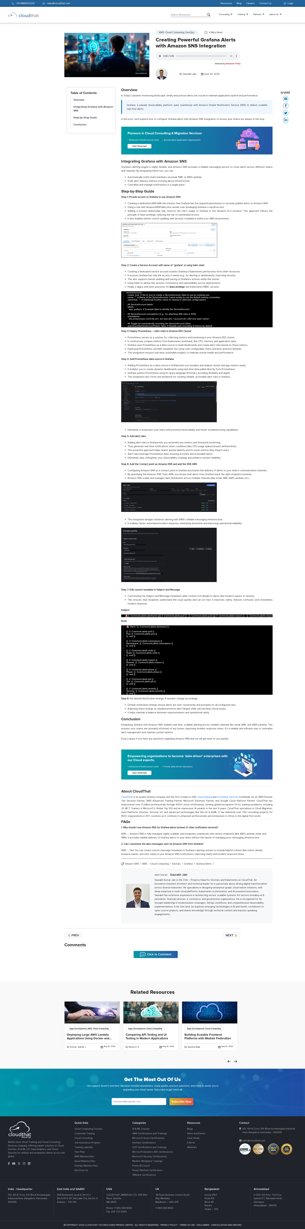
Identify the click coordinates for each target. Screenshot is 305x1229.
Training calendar (84, 1147)
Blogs (190, 1128)
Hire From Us (81, 1170)
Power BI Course (141, 1165)
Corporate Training (85, 1133)
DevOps (176, 863)
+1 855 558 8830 (123, 1208)
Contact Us (265, 3)
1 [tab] (152, 973)
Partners (257, 14)
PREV (75, 935)
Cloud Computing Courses (88, 1128)
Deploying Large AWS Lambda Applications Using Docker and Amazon (88, 1038)
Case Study (193, 1138)
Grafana (188, 863)
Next (235, 1061)
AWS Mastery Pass (84, 1156)
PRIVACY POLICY (169, 1225)
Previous (229, 1061)
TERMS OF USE (187, 1225)
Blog (239, 3)
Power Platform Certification (147, 1170)
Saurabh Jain (189, 74)
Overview (78, 99)
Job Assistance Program (87, 1142)
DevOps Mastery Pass (86, 1165)
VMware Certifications (144, 1174)
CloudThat (127, 797)
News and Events (196, 1133)
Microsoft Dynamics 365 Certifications (152, 1151)
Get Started (139, 146)
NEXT (230, 935)
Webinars (192, 1147)
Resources (226, 3)
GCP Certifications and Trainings (149, 1147)
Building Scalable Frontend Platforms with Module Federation (207, 1036)
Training (241, 14)
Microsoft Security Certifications (149, 1156)
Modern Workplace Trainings (147, 1161)
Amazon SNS (132, 863)
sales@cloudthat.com (253, 1140)
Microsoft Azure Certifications (148, 1138)
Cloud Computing (159, 863)
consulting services (227, 797)
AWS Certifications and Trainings (149, 1133)
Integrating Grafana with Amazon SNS (93, 108)
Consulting (224, 14)
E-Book (191, 1142)
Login (290, 3)
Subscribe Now (181, 1101)
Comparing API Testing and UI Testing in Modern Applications (147, 1036)
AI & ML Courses (141, 1128)
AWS (145, 863)
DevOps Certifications (144, 1142)
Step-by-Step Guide (85, 117)
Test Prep (80, 1151)
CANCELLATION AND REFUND (226, 1225)
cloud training (204, 797)
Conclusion (79, 124)
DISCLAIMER (203, 1225)
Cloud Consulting (84, 1138)
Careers (250, 3)
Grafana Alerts (204, 863)
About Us (274, 14)
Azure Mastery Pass (85, 1161)
